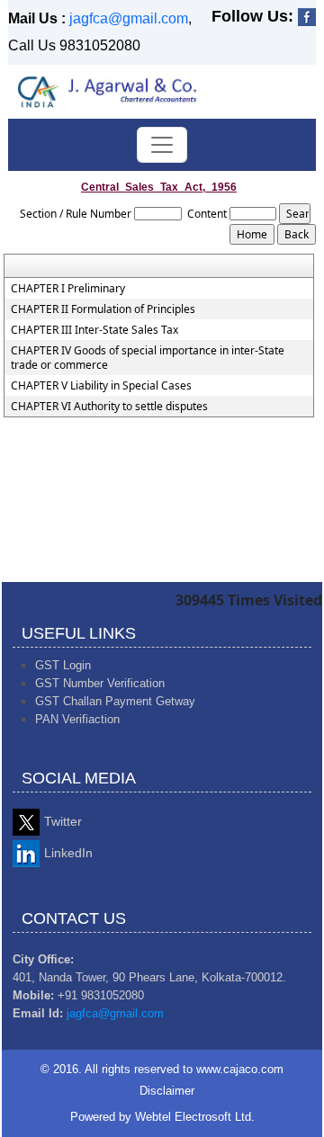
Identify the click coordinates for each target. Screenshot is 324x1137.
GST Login (63, 665)
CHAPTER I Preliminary (68, 289)
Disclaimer (167, 1090)
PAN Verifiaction (77, 719)
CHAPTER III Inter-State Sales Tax (94, 330)
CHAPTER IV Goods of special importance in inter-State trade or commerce (147, 358)
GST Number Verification (100, 683)
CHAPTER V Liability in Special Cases (101, 386)
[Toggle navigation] (162, 145)
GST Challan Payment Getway (115, 701)
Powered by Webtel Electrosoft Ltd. (162, 1117)
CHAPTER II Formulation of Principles (103, 309)
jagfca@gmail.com (128, 18)
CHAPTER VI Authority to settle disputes (109, 406)
